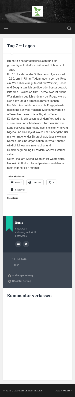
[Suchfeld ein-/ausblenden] (69, 28)
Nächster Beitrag (21, 281)
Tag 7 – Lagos (21, 45)
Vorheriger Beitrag (22, 275)
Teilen (15, 264)
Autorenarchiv (18, 244)
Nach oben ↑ (63, 390)
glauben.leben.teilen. (27, 390)
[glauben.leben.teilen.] (37, 11)
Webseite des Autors (26, 244)
